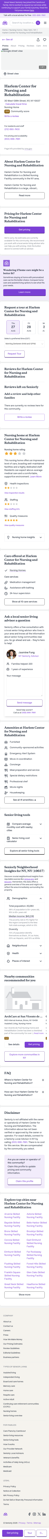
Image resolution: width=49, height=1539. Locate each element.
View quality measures (14, 525)
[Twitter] (39, 1514)
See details (13, 1045)
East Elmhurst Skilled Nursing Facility (34, 1243)
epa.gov (8, 882)
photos (5, 46)
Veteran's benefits (11, 1458)
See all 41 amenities (23, 800)
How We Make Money (12, 1339)
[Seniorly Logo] (5, 23)
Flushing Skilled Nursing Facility (12, 1265)
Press (5, 1335)
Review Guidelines (11, 1348)
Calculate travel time (16, 104)
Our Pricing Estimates (12, 1344)
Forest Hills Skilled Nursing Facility (36, 1265)
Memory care (9, 1386)
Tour (29, 1533)
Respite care (8, 1395)
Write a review (24, 417)
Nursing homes (9, 1411)
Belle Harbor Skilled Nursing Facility (37, 1224)
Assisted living (9, 1373)
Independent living (11, 1377)
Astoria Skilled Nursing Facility (35, 1215)
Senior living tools (11, 1440)
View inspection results (14, 493)
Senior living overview (12, 1416)
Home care (8, 1391)
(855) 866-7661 (12, 139)
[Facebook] (29, 1514)
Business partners (11, 1357)
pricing (21, 46)
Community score (20, 111)
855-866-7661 (38, 15)
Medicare (7, 1467)
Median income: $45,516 (21, 916)
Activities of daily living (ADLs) (16, 1462)
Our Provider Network (12, 1449)
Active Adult (8, 1399)
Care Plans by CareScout (14, 1431)
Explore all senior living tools (24, 851)
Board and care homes (13, 1382)
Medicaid (7, 1471)
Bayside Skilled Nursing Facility (12, 1224)
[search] (38, 23)
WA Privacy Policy (11, 1495)
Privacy (22, 1523)
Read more (24, 196)
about (13, 46)
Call (42, 1533)
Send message (24, 703)
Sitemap (37, 1523)
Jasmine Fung (27, 653)
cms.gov (28, 149)
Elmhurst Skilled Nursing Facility (12, 1253)
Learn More (36, 477)
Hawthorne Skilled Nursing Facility (36, 1286)
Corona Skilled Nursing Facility (12, 1241)
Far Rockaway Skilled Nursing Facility (34, 1255)
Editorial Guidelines (11, 1353)
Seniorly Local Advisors (13, 1453)
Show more (24, 1295)
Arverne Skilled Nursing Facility (12, 1215)
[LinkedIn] (44, 1514)
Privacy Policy (9, 1487)
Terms (6, 1504)
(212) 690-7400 (12, 129)
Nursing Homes (18, 570)
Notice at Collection (11, 1491)
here (32, 10)
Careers (6, 1331)
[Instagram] (34, 1514)
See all (9, 40)
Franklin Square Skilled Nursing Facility (12, 1275)
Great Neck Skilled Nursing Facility (13, 1286)
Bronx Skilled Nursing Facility (12, 1233)
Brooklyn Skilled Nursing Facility (35, 1233)
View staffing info (12, 509)
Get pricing (24, 230)
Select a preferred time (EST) (17, 339)
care (38, 46)
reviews (30, 46)
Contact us (8, 1326)
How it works (9, 1444)
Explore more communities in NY (25, 1056)
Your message (14, 676)
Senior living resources (13, 1436)
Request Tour (14, 354)
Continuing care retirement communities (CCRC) (21, 1405)
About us (7, 1322)
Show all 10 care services (24, 602)
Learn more (24, 292)
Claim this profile (24, 1181)
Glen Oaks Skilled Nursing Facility (36, 1274)
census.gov (29, 879)
